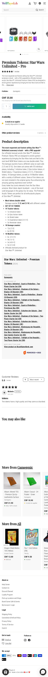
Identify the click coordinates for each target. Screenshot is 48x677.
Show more (10, 85)
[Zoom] (39, 49)
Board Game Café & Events (11, 602)
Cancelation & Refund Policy (11, 618)
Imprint (4, 628)
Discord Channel (7, 591)
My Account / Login (8, 605)
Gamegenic (16, 91)
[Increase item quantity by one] (9, 106)
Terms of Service (7, 625)
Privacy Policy (6, 621)
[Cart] (35, 3)
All (19, 524)
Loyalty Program (7, 595)
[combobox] (24, 10)
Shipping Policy (7, 614)
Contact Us (5, 588)
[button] (7, 71)
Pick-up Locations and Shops (11, 598)
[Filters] (25, 380)
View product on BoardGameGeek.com (18, 347)
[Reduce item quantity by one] (3, 106)
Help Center (6, 585)
